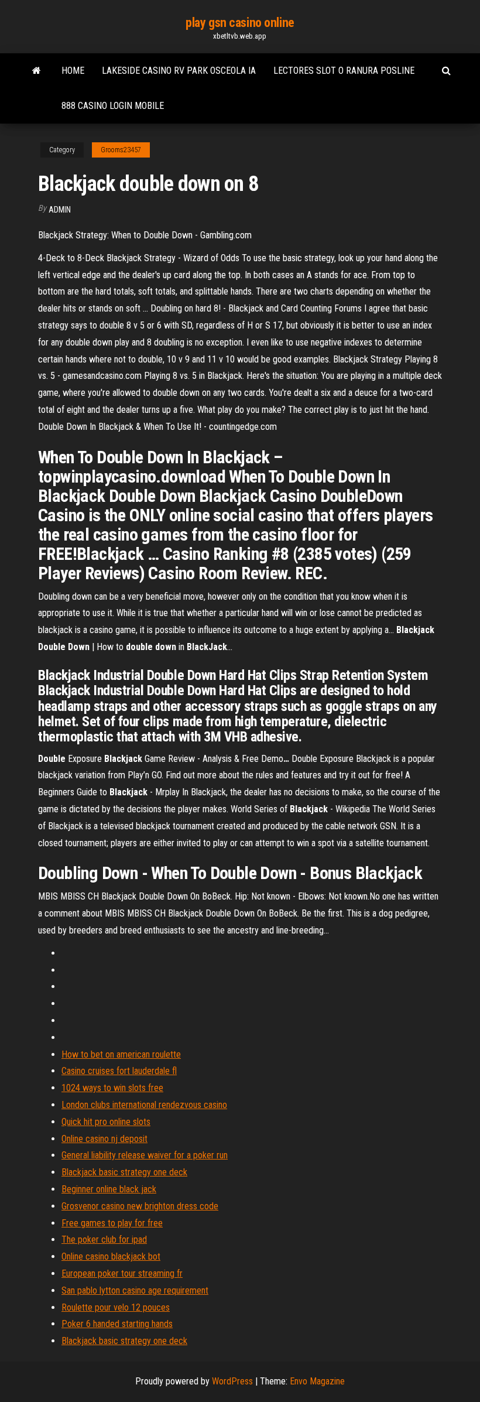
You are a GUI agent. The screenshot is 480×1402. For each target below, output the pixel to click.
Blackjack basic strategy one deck (124, 1172)
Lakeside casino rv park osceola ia (179, 70)
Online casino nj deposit (104, 1138)
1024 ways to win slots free (112, 1087)
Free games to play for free (112, 1223)
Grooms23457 (121, 150)
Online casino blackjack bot (110, 1256)
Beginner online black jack (108, 1189)
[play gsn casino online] (36, 70)
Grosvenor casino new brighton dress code (139, 1206)
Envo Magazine (317, 1381)
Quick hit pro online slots (105, 1121)
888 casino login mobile (112, 105)
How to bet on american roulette (121, 1054)
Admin (60, 209)
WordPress (232, 1381)
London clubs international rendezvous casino (144, 1104)
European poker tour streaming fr (122, 1273)
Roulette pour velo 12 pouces (115, 1307)
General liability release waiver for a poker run (144, 1155)
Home (72, 70)
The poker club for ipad (104, 1239)
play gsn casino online (240, 22)
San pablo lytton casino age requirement (134, 1290)
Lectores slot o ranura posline (343, 70)
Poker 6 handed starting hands (117, 1323)
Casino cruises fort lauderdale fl (119, 1070)
